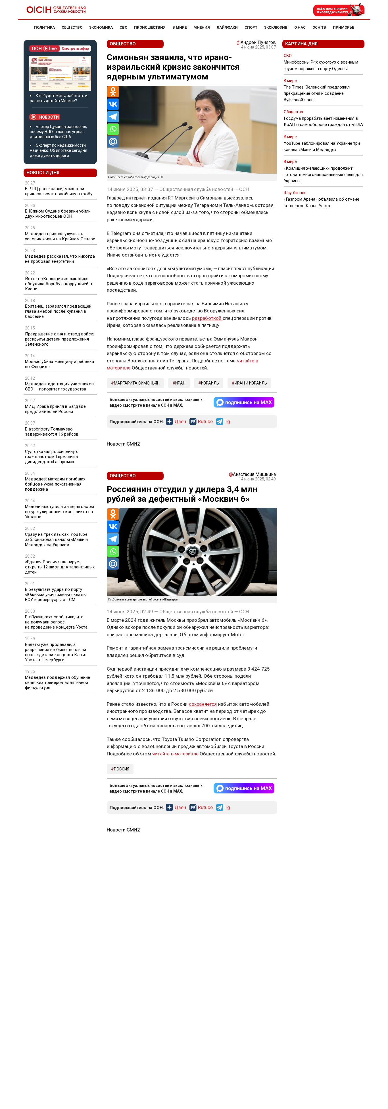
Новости (49, 117)
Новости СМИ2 (123, 444)
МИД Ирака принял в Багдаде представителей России (55, 409)
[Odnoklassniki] (113, 91)
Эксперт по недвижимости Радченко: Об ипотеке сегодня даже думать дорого (58, 150)
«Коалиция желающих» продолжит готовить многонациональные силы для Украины (323, 174)
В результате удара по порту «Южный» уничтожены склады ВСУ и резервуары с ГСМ (56, 594)
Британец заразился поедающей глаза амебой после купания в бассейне (58, 311)
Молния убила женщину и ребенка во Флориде (59, 364)
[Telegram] (113, 116)
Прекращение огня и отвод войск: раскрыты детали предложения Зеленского (59, 339)
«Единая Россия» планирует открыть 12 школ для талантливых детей (60, 567)
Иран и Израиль (251, 383)
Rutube (205, 421)
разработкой (207, 318)
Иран (180, 383)
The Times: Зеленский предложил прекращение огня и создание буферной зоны (317, 93)
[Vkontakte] (113, 104)
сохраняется (203, 704)
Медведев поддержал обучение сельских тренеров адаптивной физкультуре (57, 682)
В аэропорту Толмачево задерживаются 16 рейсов (52, 432)
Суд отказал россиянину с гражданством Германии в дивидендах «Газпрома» (51, 456)
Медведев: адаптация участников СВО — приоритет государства (59, 386)
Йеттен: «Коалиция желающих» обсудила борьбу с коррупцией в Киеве (58, 283)
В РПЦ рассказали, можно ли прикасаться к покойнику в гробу (58, 191)
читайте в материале (175, 754)
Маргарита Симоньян (137, 383)
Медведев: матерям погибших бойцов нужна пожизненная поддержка (55, 484)
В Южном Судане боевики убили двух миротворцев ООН (58, 214)
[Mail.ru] (113, 141)
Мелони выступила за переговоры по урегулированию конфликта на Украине (59, 511)
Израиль (210, 383)
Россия (121, 769)
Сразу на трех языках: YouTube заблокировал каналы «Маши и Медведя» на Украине (56, 539)
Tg (227, 421)
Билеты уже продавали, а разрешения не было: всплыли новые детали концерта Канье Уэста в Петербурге (55, 652)
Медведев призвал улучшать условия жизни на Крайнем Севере (60, 236)
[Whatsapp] (113, 129)
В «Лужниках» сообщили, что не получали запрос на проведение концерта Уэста (56, 622)
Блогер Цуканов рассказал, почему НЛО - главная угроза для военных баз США (58, 131)
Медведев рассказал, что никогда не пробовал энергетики (60, 259)
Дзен (180, 421)
